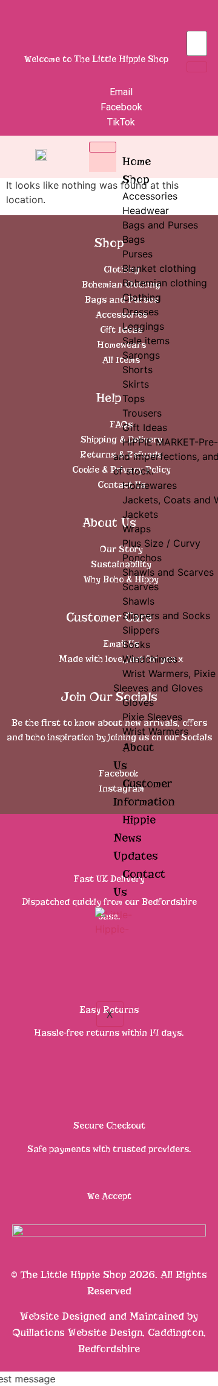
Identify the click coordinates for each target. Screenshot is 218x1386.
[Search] (197, 66)
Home (136, 161)
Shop (136, 179)
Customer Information (144, 792)
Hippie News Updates (135, 838)
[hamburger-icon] (102, 147)
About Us (133, 756)
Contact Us (139, 883)
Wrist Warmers (155, 731)
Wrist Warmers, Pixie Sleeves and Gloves (164, 680)
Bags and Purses (160, 225)
